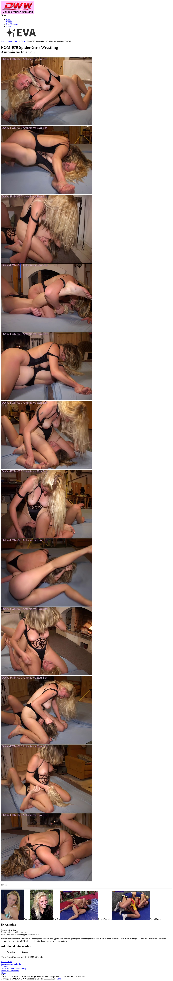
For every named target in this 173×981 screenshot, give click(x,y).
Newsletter (5, 966)
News (8, 26)
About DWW (6, 962)
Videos (9, 22)
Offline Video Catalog (17, 968)
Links (3, 973)
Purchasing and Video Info (11, 964)
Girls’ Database (12, 24)
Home (8, 19)
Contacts (4, 968)
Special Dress (20, 41)
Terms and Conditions (10, 971)
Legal (59, 979)
